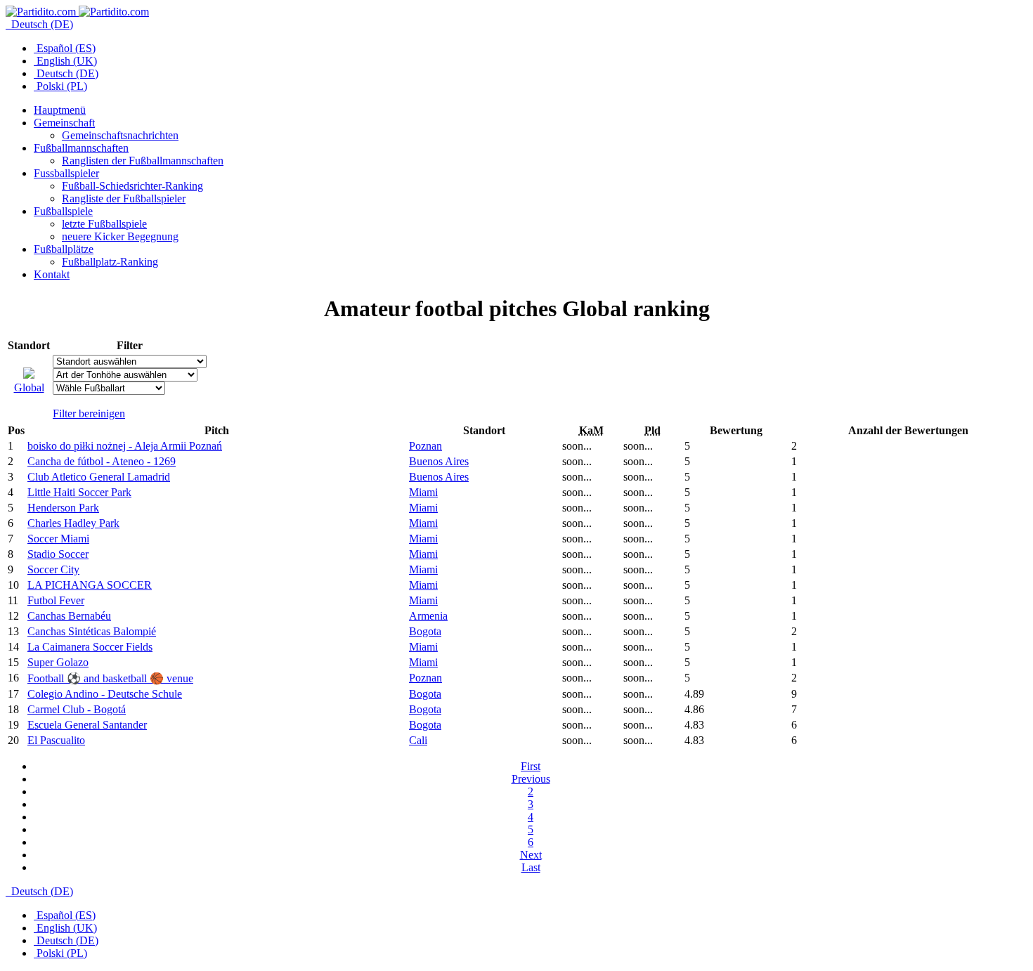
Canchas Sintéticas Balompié (91, 631)
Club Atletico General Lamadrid (98, 477)
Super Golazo (58, 662)
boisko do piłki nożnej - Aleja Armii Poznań (124, 446)
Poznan (425, 446)
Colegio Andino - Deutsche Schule (104, 694)
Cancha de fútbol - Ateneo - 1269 (101, 461)
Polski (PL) (60, 86)
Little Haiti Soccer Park (79, 492)
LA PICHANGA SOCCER (89, 585)
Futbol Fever (55, 600)
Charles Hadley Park (73, 523)
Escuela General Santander (87, 725)
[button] (64, 123)
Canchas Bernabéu (69, 616)
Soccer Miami (58, 539)
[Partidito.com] (77, 12)
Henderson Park (63, 508)
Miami (423, 492)
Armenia (428, 616)
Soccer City (53, 569)
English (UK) (65, 61)
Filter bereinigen (89, 413)
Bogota (425, 631)
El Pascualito (56, 740)
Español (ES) (65, 48)
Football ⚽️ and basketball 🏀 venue (110, 678)
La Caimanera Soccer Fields (89, 647)
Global (29, 387)
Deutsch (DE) (40, 24)
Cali (418, 740)
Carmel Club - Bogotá (76, 709)
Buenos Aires (439, 461)
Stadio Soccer (58, 554)
